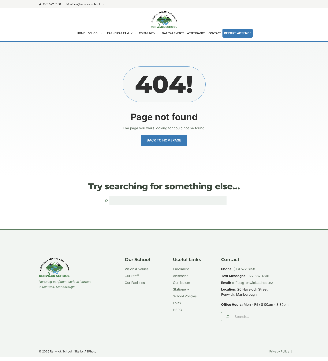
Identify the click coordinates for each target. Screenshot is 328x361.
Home (81, 33)
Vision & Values (136, 269)
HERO (177, 310)
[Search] (106, 200)
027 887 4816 (258, 276)
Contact (214, 33)
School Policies (185, 296)
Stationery (181, 289)
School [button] (93, 33)
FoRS (177, 303)
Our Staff (132, 276)
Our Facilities (135, 283)
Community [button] (147, 33)
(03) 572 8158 (52, 4)
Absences (180, 276)
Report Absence (237, 33)
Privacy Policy (279, 351)
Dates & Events (173, 33)
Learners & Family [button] (119, 33)
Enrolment (181, 269)
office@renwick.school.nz (87, 4)
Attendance (196, 33)
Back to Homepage (164, 140)
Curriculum (181, 283)
